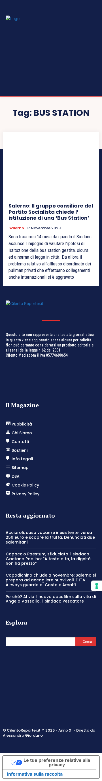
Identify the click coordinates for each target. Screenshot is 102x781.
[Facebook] (31, 745)
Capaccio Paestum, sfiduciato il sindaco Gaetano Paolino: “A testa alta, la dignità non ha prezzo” (48, 558)
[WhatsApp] (71, 745)
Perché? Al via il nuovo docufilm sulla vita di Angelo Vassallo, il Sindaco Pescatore (51, 599)
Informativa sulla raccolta (35, 774)
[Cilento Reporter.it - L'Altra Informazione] (51, 307)
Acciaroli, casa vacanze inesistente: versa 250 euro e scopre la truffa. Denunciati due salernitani (50, 537)
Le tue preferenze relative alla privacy (57, 762)
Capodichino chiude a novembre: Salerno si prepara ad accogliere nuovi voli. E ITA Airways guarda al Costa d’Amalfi (51, 580)
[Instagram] (44, 745)
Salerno (16, 228)
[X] (57, 745)
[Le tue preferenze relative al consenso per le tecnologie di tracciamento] (96, 586)
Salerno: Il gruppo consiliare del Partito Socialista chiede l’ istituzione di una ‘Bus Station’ (50, 211)
